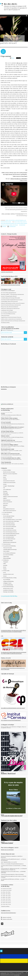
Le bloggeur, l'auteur (7, 583)
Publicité (5, 498)
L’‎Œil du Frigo (11, 220)
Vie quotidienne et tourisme (8, 508)
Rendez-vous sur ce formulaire (7, 849)
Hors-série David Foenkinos (9, 523)
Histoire (4, 484)
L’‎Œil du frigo (19, 63)
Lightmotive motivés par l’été (8, 440)
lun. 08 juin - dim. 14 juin (6, 897)
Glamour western (5, 436)
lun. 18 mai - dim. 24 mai (6, 902)
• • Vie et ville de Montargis (8, 586)
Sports (4, 507)
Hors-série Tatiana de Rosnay (9, 538)
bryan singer (11, 223)
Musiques (5, 491)
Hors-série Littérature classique (9, 530)
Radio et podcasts (6, 500)
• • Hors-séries (6, 514)
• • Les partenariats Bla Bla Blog (9, 545)
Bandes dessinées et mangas (9, 472)
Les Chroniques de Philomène (9, 553)
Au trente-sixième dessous (7, 431)
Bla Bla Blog (10, 4)
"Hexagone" (5, 561)
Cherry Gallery (6, 551)
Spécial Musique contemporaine (9, 542)
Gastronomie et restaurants (9, 480)
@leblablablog (4, 389)
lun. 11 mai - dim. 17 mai (6, 904)
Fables (4, 563)
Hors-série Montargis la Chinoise (10, 531)
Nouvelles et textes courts (8, 574)
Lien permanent (12, 226)
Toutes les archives (5, 906)
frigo (21, 221)
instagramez (19, 213)
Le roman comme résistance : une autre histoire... (11, 865)
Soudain (3, 413)
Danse (4, 477)
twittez (13, 213)
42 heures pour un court (8, 588)
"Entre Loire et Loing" (7, 547)
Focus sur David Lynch (7, 517)
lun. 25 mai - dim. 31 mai (6, 900)
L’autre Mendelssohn (6, 462)
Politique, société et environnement (10, 496)
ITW (4, 487)
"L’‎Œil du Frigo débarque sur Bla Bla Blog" (18, 178)
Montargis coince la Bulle (8, 591)
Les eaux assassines (6, 422)
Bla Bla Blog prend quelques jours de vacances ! (12, 427)
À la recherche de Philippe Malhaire (9, 444)
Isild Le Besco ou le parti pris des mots (10, 453)
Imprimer (4, 226)
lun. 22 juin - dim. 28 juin (6, 893)
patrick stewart (24, 223)
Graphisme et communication (9, 482)
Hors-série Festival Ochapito (9, 524)
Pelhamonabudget (7, 558)
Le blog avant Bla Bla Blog (8, 581)
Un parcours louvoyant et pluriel (7, 874)
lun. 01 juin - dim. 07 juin (6, 899)
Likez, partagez (6, 213)
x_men (24, 221)
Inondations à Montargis (8, 590)
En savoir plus (16, 974)
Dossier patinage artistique (8, 516)
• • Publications (6, 560)
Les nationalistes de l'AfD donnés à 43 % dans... (10, 879)
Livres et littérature (7, 489)
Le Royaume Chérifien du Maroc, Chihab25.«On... (14, 869)
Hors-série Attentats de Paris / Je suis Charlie (12, 519)
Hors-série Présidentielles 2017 (9, 535)
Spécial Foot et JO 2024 (8, 540)
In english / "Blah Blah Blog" (8, 486)
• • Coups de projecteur (7, 512)
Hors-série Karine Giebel (8, 528)
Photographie (6, 494)
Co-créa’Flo (14, 862)
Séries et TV (5, 503)
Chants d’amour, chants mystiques (9, 418)
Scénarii (4, 576)
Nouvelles (5, 565)
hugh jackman (17, 223)
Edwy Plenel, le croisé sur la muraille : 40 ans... (10, 871)
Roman (4, 567)
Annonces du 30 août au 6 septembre (8, 856)
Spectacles (5, 505)
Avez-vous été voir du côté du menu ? (8, 912)
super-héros (5, 223)
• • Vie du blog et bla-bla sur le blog (9, 577)
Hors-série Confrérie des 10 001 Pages (11, 521)
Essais (4, 572)
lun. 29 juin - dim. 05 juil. (6, 892)
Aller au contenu (4, 1)
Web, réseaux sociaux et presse (9, 510)
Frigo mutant (6, 56)
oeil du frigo (17, 221)
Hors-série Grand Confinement (9, 526)
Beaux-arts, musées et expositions (10, 473)
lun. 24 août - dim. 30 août (6, 888)
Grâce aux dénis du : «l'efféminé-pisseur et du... (10, 868)
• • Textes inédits (6, 570)
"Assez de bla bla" (6, 579)
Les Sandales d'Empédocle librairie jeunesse (14, 863)
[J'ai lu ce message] (26, 972)
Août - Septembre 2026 (5, 862)
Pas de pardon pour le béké (7, 449)
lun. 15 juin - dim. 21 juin (6, 895)
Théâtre (4, 568)
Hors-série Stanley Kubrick (8, 537)
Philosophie (5, 493)
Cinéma (7, 220)
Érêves (2, 863)
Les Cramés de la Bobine (8, 554)
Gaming (5, 478)
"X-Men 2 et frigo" (23, 180)
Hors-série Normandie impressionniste (11, 533)
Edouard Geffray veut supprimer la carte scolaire (11, 876)
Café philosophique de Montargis (10, 549)
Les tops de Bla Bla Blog (8, 584)
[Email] (2, 924)
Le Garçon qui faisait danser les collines (10, 458)
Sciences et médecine (7, 501)
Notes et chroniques (20, 874)
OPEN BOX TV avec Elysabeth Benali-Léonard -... (11, 859)
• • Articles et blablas (19, 220)
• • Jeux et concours (7, 544)
